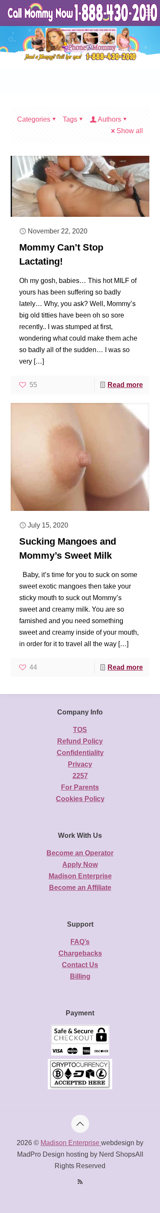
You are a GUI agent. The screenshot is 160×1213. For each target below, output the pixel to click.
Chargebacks (80, 953)
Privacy (80, 764)
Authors (109, 119)
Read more (125, 384)
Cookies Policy (80, 798)
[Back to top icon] (80, 1124)
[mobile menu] (148, 13)
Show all (129, 130)
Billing (80, 976)
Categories (33, 119)
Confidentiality (80, 752)
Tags (70, 119)
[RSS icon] (80, 1181)
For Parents (80, 787)
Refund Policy (80, 741)
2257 (80, 775)
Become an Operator (80, 853)
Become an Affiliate (80, 887)
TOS (80, 729)
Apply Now (80, 864)
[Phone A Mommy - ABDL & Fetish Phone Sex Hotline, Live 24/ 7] (83, 12)
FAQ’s (80, 941)
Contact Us (80, 964)
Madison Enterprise (80, 876)
